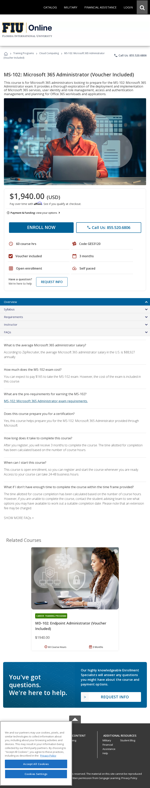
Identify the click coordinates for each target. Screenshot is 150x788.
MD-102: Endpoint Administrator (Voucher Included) (70, 626)
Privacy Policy (129, 778)
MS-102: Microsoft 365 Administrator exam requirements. (46, 401)
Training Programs (23, 53)
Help (105, 753)
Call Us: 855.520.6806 (130, 55)
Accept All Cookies (36, 764)
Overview (10, 302)
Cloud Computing (49, 53)
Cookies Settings (36, 774)
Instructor (10, 324)
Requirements (13, 317)
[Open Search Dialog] (142, 7)
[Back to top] (75, 734)
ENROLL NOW (41, 227)
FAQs (7, 332)
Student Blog (127, 740)
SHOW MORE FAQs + (19, 518)
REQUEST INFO (52, 282)
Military (107, 740)
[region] (36, 753)
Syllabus (9, 309)
